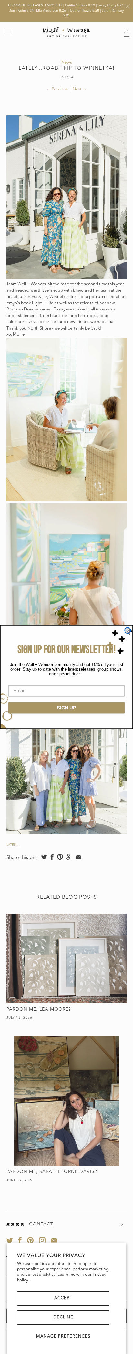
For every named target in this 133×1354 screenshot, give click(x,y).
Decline (63, 1317)
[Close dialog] (127, 630)
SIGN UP (66, 707)
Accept (63, 1298)
